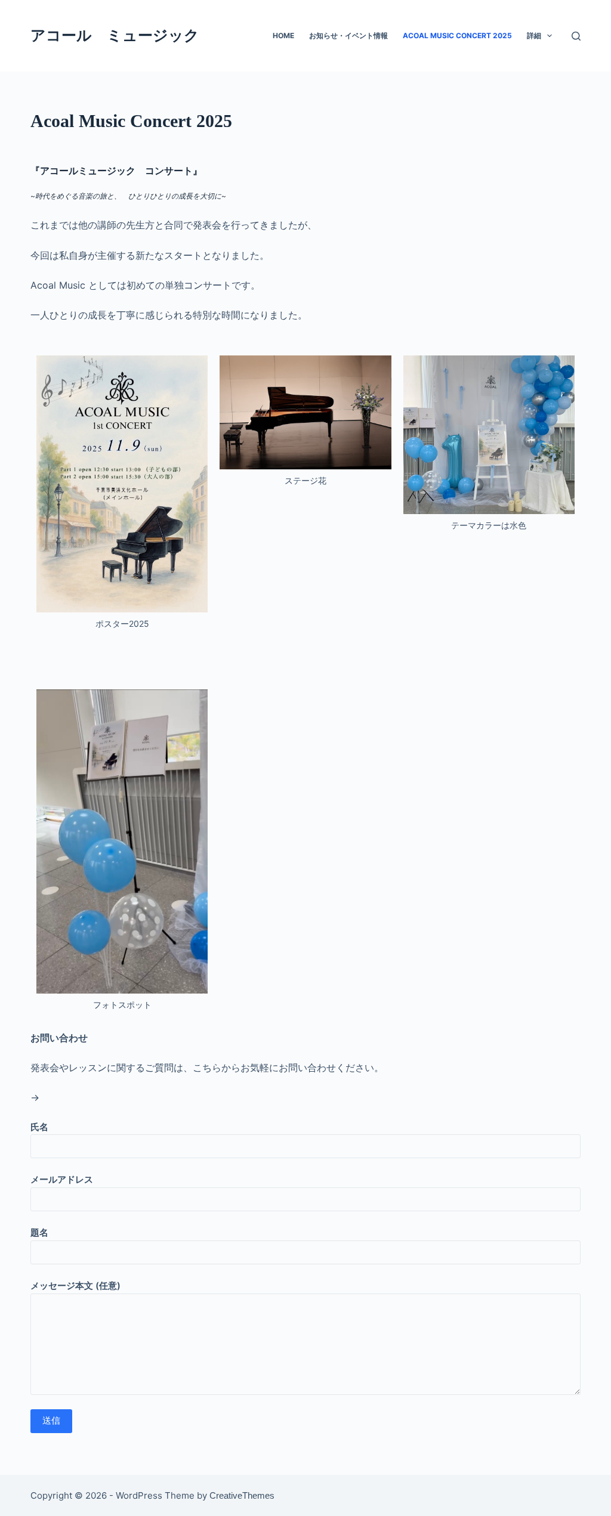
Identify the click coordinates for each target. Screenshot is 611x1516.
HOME (283, 35)
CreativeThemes (241, 1495)
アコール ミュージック (114, 35)
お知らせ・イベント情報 (348, 35)
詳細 (534, 35)
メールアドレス (61, 1179)
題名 (39, 1232)
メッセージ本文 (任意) (75, 1285)
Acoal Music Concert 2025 (457, 35)
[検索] (576, 36)
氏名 (39, 1127)
